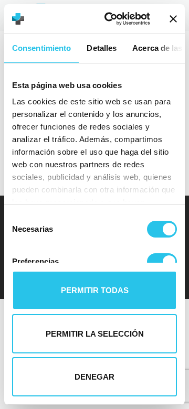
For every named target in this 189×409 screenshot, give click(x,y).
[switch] (162, 261)
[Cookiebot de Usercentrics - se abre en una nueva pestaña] (110, 19)
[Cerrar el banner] (173, 19)
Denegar (94, 376)
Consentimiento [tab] (41, 48)
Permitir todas (95, 290)
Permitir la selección (95, 333)
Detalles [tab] (102, 48)
